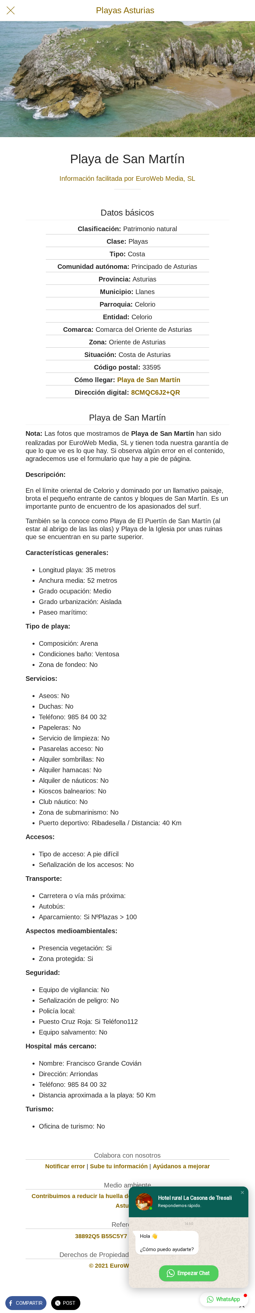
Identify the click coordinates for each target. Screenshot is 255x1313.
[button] (242, 1192)
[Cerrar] (11, 11)
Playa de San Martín (148, 379)
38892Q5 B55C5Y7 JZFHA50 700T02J (127, 1236)
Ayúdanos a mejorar (181, 1166)
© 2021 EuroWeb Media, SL (127, 1265)
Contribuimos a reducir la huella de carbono (94, 1196)
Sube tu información (119, 1166)
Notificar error (65, 1166)
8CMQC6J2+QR (155, 392)
